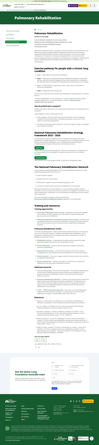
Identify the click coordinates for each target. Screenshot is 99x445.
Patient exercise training (45, 251)
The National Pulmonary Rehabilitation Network (47, 44)
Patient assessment (43, 246)
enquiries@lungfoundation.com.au (84, 411)
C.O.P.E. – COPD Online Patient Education (50, 290)
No (44, 340)
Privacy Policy (41, 408)
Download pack (40, 158)
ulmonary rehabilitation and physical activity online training (58, 219)
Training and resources (40, 46)
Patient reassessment (44, 261)
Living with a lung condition (58, 366)
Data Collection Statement (64, 384)
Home (10, 10)
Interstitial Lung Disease (12, 45)
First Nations (25, 414)
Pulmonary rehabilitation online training (50, 212)
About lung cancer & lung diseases (11, 409)
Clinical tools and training (27, 10)
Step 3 (39, 85)
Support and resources (9, 413)
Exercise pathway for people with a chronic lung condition (50, 40)
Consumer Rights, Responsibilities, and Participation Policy (43, 417)
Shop (22, 406)
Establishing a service (44, 240)
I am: (53, 362)
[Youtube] (70, 401)
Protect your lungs (10, 406)
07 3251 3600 (80, 410)
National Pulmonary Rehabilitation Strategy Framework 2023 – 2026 (53, 42)
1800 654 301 (56, 1)
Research (24, 411)
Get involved (25, 417)
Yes (37, 340)
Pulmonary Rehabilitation (12, 42)
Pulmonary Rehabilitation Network (48, 279)
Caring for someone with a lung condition (77, 366)
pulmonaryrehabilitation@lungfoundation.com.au (51, 199)
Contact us (40, 406)
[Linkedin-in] (76, 401)
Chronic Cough (10, 38)
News (23, 419)
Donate (83, 5)
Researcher (74, 370)
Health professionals (16, 10)
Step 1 (39, 75)
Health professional (59, 370)
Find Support (9, 417)
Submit (54, 388)
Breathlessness (10, 34)
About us (8, 420)
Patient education (43, 256)
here (79, 160)
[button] (19, 4)
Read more (39, 148)
